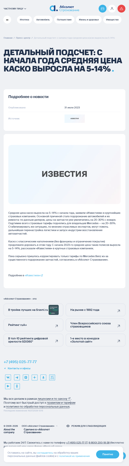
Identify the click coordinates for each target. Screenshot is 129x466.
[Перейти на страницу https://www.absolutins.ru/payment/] (103, 9)
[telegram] (16, 377)
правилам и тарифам (61, 403)
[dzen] (34, 377)
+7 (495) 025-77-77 (20, 362)
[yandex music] (43, 377)
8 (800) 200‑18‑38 (99, 442)
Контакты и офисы (19, 368)
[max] (25, 377)
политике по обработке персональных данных (38, 407)
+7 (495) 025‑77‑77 (76, 442)
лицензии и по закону (53, 399)
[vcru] (52, 377)
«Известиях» (32, 275)
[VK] (8, 377)
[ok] (16, 386)
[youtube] (8, 386)
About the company (9, 431)
